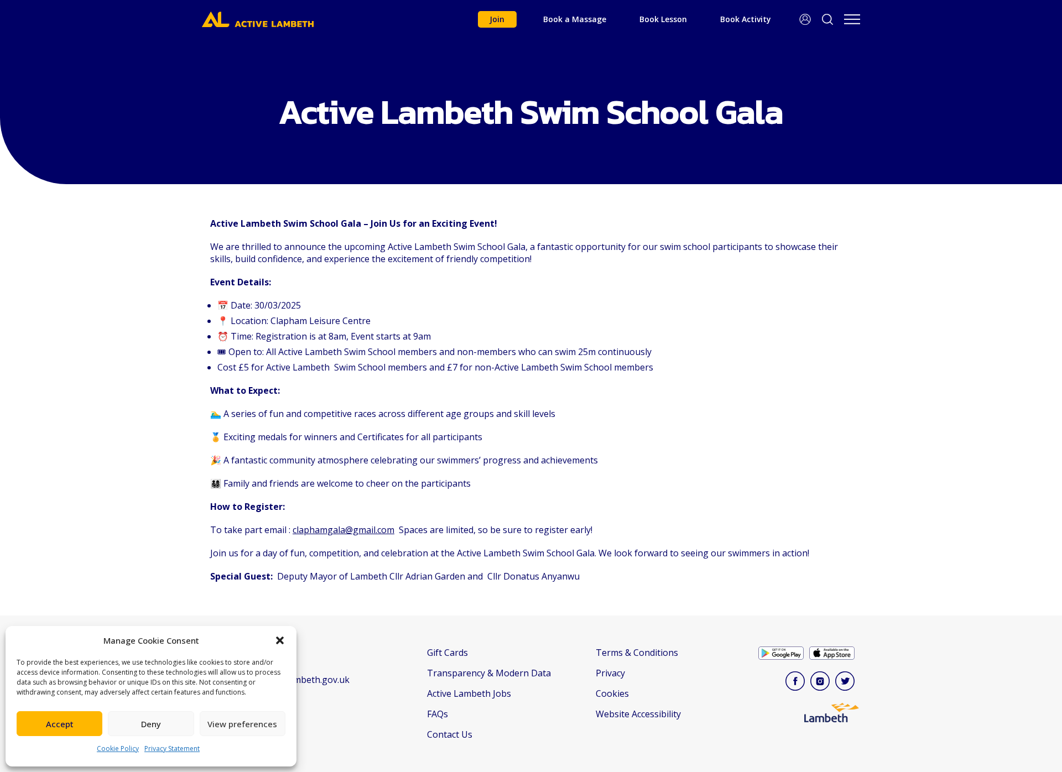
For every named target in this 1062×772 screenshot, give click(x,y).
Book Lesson (663, 19)
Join (497, 19)
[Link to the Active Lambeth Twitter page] (847, 682)
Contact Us (449, 734)
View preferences (242, 723)
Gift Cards (447, 652)
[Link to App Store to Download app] (834, 654)
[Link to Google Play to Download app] (783, 654)
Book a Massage (574, 19)
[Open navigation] (852, 19)
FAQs (437, 714)
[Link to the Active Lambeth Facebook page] (797, 682)
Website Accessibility (638, 714)
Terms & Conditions (637, 652)
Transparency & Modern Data (489, 673)
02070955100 (244, 702)
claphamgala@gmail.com (343, 530)
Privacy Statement (172, 748)
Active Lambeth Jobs (469, 693)
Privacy (610, 673)
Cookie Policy (118, 748)
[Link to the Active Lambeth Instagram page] (822, 682)
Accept (60, 723)
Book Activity (745, 19)
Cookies (612, 693)
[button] (279, 640)
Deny (151, 723)
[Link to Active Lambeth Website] (258, 19)
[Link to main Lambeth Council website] (832, 717)
